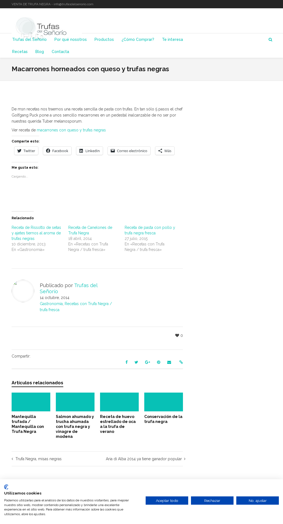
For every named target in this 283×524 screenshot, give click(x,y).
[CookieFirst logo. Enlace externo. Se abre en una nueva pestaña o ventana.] (6, 487)
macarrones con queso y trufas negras (71, 130)
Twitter (254, 4)
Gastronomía (51, 303)
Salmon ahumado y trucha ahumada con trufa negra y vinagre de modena (75, 426)
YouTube (271, 4)
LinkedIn (263, 4)
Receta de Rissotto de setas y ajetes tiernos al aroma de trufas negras (36, 233)
